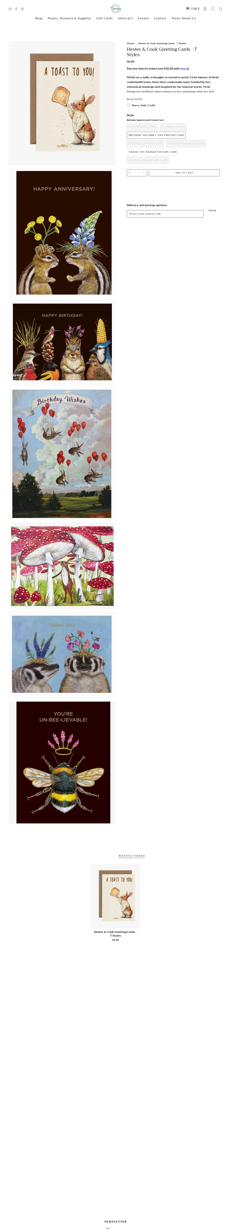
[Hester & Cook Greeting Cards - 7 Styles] (115, 896)
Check (212, 211)
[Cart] (220, 9)
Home (130, 43)
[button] (38, 18)
